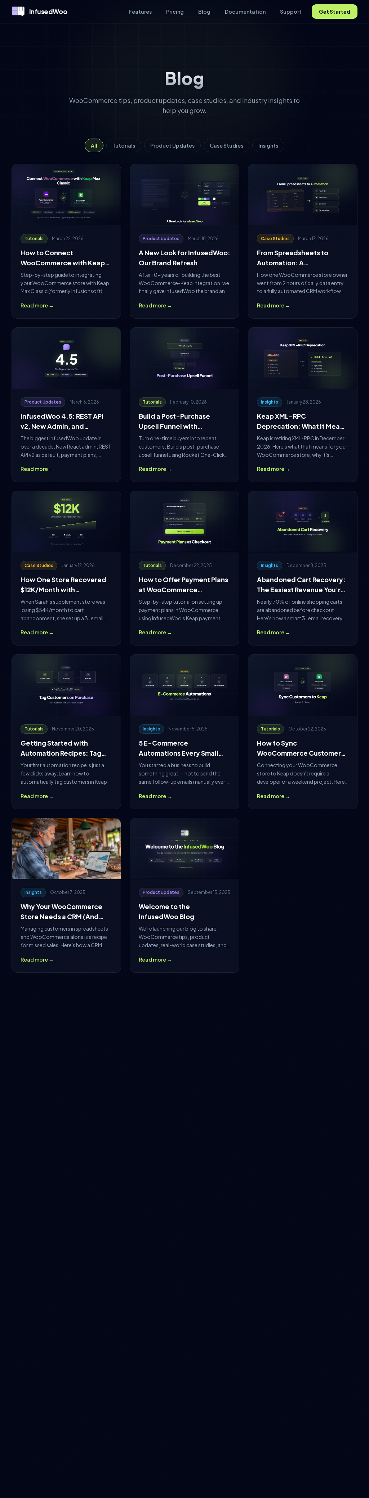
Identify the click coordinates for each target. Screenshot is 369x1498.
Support (291, 11)
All (94, 145)
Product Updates (172, 145)
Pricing (175, 11)
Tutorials (123, 145)
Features (140, 11)
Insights (268, 145)
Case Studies (226, 145)
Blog (204, 11)
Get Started (334, 11)
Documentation (245, 11)
